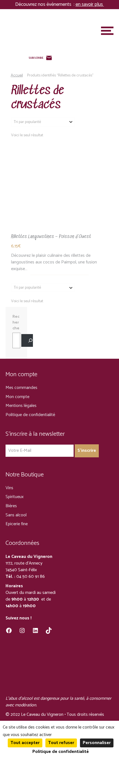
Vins (9, 488)
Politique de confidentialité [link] (60, 751)
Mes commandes (21, 387)
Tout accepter (25, 743)
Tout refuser (61, 743)
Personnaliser (97, 743)
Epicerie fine (17, 524)
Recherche (15, 323)
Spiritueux (15, 497)
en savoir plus (90, 4)
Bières (11, 506)
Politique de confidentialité (30, 415)
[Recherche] (27, 340)
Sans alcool (16, 515)
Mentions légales (21, 405)
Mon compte (17, 397)
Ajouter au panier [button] (59, 187)
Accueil (17, 75)
